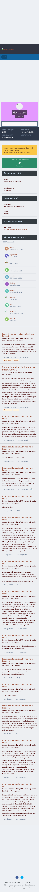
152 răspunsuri (24, 357)
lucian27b (13, 311)
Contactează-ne (28, 882)
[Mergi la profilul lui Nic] (7, 305)
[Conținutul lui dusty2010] (19, 124)
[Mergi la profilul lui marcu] (7, 248)
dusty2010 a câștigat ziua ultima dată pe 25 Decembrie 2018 (18, 149)
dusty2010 (19, 338)
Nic (11, 304)
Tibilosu (12, 283)
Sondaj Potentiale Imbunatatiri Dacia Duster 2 (18, 335)
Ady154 (12, 290)
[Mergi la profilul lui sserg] (7, 270)
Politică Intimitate (12, 882)
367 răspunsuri (22, 440)
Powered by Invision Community (19, 887)
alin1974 (12, 318)
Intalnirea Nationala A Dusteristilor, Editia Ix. (17, 417)
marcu (12, 248)
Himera (12, 297)
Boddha (12, 276)
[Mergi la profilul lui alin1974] (7, 319)
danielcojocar (29, 421)
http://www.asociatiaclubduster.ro (15, 229)
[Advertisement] (19, 22)
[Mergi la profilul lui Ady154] (7, 291)
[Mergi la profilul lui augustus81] (7, 256)
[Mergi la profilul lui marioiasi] (7, 263)
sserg (11, 269)
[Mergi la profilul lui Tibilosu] (7, 284)
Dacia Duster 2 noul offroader (13, 341)
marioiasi (13, 262)
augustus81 (13, 255)
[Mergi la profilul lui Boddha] (7, 277)
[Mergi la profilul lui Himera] (7, 298)
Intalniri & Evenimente (11, 423)
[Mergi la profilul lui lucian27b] (7, 312)
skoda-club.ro (22, 889)
